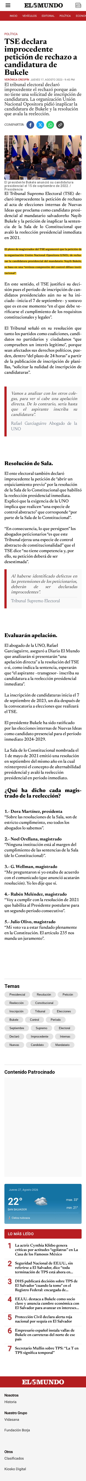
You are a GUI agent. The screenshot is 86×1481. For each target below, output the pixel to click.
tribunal (40, 1011)
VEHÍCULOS (29, 15)
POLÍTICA (65, 15)
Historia (10, 1402)
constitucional (44, 1003)
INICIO (13, 15)
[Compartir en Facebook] (30, 125)
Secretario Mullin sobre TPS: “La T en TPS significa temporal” (47, 1351)
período (56, 1019)
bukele (13, 1019)
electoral (64, 1028)
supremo (41, 1028)
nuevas (14, 1045)
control (34, 1019)
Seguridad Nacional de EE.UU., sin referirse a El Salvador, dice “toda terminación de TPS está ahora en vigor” (44, 1268)
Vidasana (11, 1419)
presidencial (17, 994)
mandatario (62, 1045)
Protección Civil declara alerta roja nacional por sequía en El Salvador (43, 1319)
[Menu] (7, 5)
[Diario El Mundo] (44, 9)
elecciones (64, 1011)
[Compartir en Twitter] (40, 125)
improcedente (39, 1036)
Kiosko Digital (15, 1469)
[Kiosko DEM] (78, 5)
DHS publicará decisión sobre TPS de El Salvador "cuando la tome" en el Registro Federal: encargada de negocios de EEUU (46, 1285)
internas (65, 1036)
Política (11, 34)
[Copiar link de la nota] (60, 125)
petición (68, 994)
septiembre (16, 1028)
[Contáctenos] (43, 1443)
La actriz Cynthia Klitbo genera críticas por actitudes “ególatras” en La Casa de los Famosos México (46, 1250)
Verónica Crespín (16, 79)
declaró (14, 1036)
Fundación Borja (17, 1430)
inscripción (16, 1011)
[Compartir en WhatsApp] (50, 125)
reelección (16, 1003)
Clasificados (14, 1458)
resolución (44, 994)
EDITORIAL (48, 15)
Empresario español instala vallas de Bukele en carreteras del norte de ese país (45, 1335)
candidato (37, 1045)
